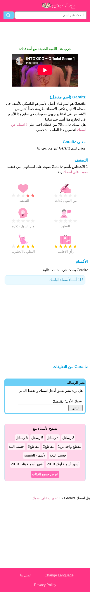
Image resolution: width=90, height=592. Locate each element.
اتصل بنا (25, 575)
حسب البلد (16, 446)
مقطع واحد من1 (69, 446)
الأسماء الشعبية (35, 455)
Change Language (59, 575)
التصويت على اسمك (46, 498)
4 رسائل (53, 438)
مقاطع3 (33, 446)
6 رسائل (22, 438)
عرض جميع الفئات (45, 474)
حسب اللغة (58, 455)
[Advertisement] (45, 34)
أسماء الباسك (66, 280)
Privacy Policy (45, 585)
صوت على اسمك (75, 172)
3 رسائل (68, 438)
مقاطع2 (48, 446)
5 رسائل (37, 438)
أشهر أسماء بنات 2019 (27, 464)
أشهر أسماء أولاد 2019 (63, 464)
